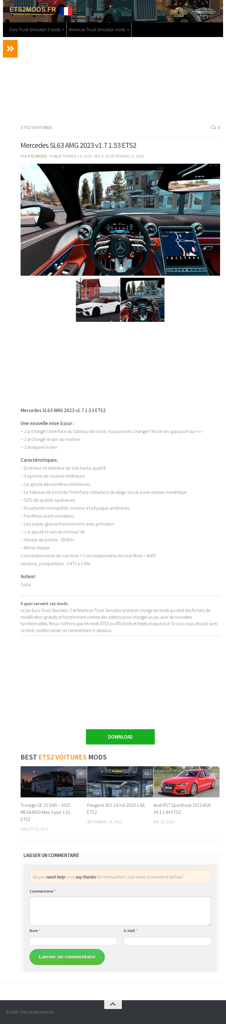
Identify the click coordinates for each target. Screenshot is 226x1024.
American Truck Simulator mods (97, 29)
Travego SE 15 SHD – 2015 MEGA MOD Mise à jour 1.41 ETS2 (45, 812)
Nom (34, 930)
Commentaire (42, 891)
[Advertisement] (120, 80)
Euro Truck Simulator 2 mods (34, 29)
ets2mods (37, 156)
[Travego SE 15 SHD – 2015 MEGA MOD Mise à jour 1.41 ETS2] (54, 781)
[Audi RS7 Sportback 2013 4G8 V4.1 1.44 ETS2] (187, 781)
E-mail (131, 930)
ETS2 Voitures (36, 127)
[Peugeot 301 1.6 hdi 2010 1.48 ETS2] (120, 781)
